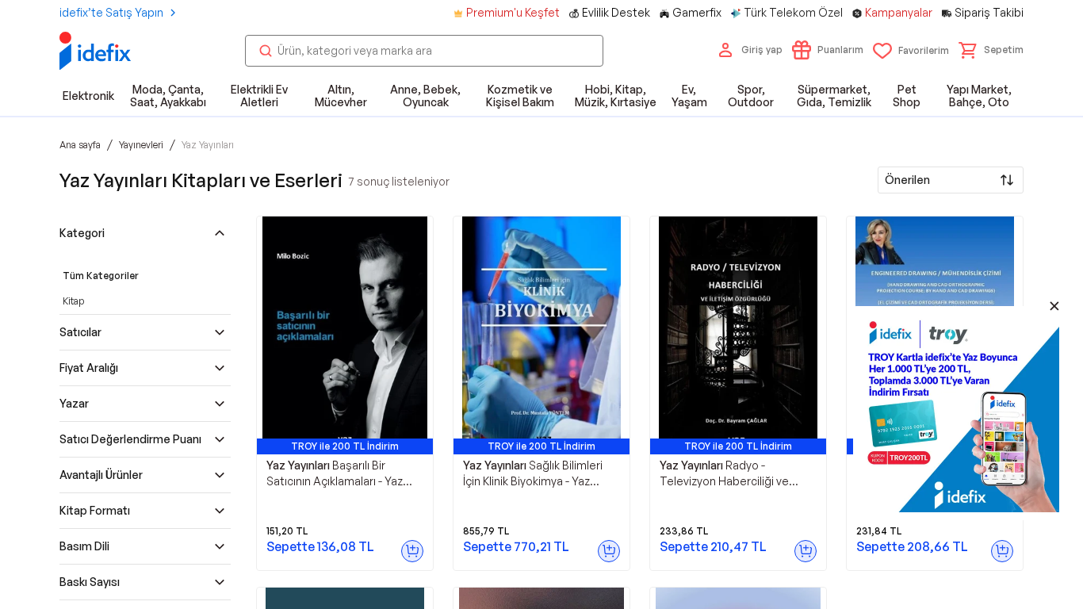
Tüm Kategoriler (101, 276)
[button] (991, 49)
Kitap (73, 301)
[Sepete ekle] (412, 551)
